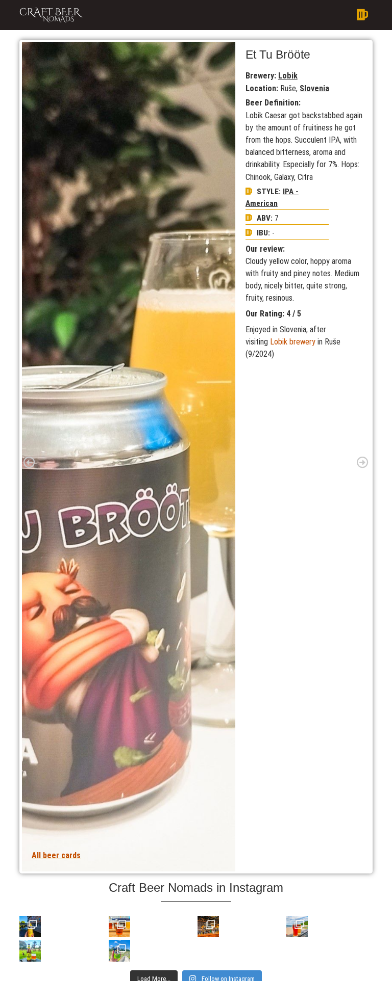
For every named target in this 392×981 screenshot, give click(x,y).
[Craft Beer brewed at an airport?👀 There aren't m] (119, 926)
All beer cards (56, 855)
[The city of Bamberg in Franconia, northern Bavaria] (30, 926)
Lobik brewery (292, 342)
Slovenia (314, 88)
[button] (231, 15)
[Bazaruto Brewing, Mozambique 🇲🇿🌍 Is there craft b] (297, 926)
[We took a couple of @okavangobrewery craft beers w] (119, 951)
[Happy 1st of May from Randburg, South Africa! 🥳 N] (30, 951)
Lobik (288, 76)
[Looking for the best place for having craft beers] (208, 926)
